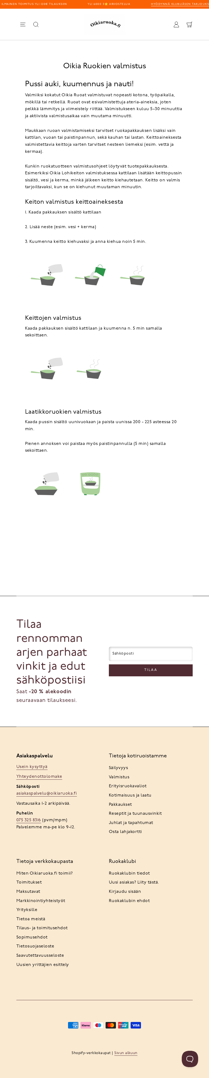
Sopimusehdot (32, 937)
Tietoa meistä (30, 919)
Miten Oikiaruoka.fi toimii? (44, 873)
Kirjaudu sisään (125, 892)
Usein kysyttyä (32, 767)
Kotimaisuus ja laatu (130, 795)
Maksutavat (28, 892)
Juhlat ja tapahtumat (131, 823)
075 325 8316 (28, 820)
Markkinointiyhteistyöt (40, 901)
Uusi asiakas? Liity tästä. (134, 882)
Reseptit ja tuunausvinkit (135, 813)
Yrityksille (26, 910)
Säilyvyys (118, 768)
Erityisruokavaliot (128, 786)
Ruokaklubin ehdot (129, 901)
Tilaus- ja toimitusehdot (42, 928)
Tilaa (151, 670)
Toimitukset (29, 882)
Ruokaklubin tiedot (129, 873)
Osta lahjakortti (125, 832)
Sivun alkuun (125, 1053)
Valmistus (119, 777)
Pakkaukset (120, 805)
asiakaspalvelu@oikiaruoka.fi (46, 793)
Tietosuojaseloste (35, 946)
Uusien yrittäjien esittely (42, 965)
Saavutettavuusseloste (40, 955)
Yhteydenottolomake (39, 777)
